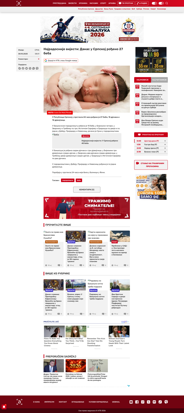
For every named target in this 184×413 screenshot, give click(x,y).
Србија (139, 9)
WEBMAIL (116, 402)
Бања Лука (108, 9)
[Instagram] (142, 402)
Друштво (99, 9)
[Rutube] (154, 402)
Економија (161, 9)
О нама (36, 402)
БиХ (133, 9)
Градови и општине (122, 9)
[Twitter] (148, 402)
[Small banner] (151, 60)
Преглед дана (59, 3)
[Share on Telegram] (26, 68)
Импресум (49, 402)
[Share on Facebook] (23, 68)
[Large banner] (92, 29)
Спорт (103, 3)
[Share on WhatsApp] (33, 68)
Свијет (153, 9)
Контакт (63, 402)
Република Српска (86, 9)
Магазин (94, 3)
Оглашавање (78, 402)
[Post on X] (30, 68)
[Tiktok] (160, 402)
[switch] (154, 3)
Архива (112, 3)
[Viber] (166, 402)
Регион (146, 9)
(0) (86, 189)
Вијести (72, 3)
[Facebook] (137, 402)
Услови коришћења (98, 402)
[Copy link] (19, 68)
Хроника (83, 3)
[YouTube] (131, 402)
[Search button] (166, 3)
